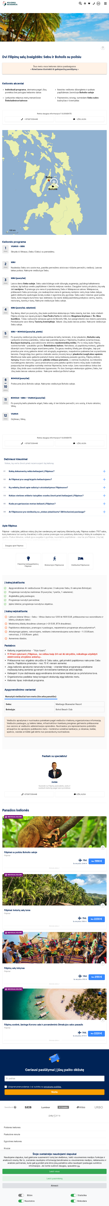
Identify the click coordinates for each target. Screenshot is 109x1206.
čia (78, 1166)
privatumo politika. (52, 1087)
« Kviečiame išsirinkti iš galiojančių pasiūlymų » (54, 69)
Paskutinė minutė (12, 1134)
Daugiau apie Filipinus (14, 546)
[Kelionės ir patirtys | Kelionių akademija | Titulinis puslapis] (12, 3)
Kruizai (7, 1148)
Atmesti (54, 1186)
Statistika (82, 1195)
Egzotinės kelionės (13, 1141)
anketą (36, 657)
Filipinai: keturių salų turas (17, 910)
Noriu (54, 1092)
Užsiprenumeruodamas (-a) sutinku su (34, 1087)
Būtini (29, 1195)
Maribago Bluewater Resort (69, 704)
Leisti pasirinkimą (54, 1178)
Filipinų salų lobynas (14, 968)
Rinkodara (82, 1201)
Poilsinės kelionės (12, 1127)
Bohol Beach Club (64, 709)
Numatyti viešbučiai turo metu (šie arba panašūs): (31, 696)
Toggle (21, 1195)
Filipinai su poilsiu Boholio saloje (20, 852)
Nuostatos (30, 1201)
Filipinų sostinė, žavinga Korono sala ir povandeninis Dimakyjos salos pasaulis (43, 1025)
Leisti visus (54, 1171)
